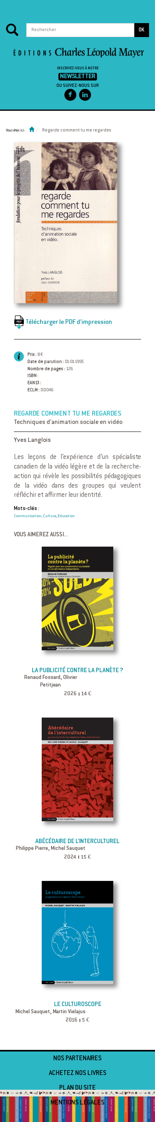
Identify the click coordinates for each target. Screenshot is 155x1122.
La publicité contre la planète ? (77, 671)
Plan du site (77, 1088)
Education (66, 516)
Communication (27, 516)
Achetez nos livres (78, 1073)
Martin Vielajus (69, 1012)
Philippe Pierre (32, 848)
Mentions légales (77, 1103)
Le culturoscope (77, 1005)
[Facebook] (70, 95)
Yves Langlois (32, 440)
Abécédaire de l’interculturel (77, 842)
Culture (49, 516)
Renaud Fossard (42, 678)
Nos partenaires (77, 1058)
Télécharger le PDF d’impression (69, 321)
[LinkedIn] (85, 95)
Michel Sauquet (68, 848)
